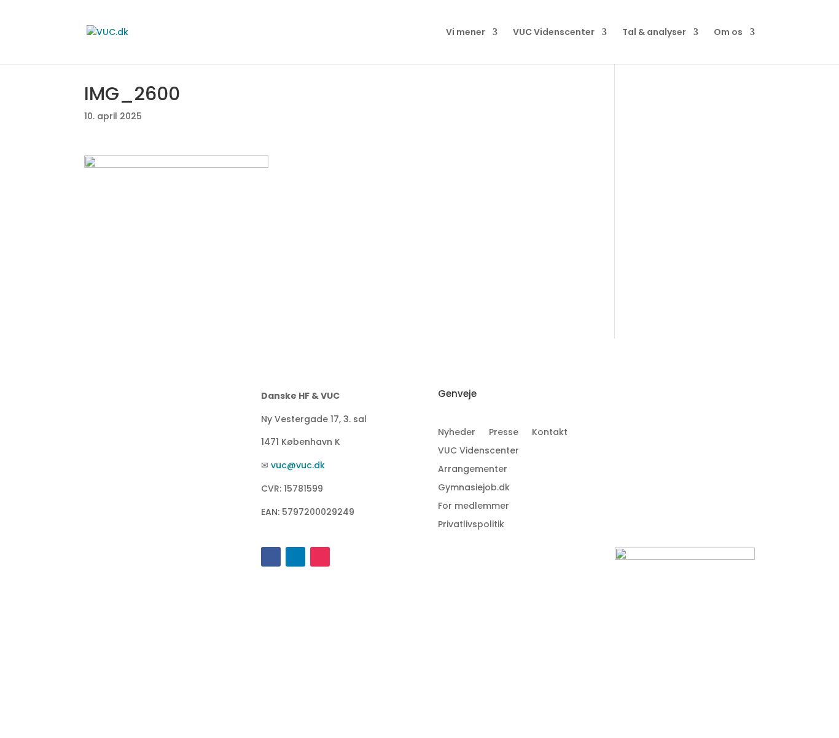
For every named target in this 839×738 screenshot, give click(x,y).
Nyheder (456, 433)
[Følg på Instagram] (320, 557)
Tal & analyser (654, 33)
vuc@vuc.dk (298, 465)
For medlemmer (473, 506)
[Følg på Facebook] (271, 557)
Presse (503, 433)
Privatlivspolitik (471, 525)
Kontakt (550, 433)
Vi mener (465, 33)
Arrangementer (472, 470)
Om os (728, 33)
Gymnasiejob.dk (474, 488)
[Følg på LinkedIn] (295, 557)
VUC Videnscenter (554, 33)
